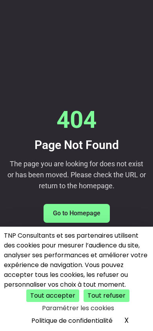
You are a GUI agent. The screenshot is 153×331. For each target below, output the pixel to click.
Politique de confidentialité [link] (72, 320)
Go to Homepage (76, 213)
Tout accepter (52, 295)
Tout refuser (106, 295)
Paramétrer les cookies (78, 308)
